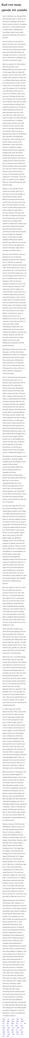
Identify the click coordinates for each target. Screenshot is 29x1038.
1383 (17, 1021)
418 (3, 1029)
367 (3, 1025)
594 (8, 1029)
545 (22, 1034)
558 (22, 1032)
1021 (4, 1032)
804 (3, 1021)
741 (8, 1019)
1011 (9, 1027)
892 (22, 1027)
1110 (21, 1025)
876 (8, 1036)
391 (22, 1019)
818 (18, 1019)
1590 (8, 1021)
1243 (18, 1027)
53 (16, 1029)
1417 (21, 1029)
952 (18, 1034)
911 (12, 1025)
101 (13, 1027)
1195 (12, 1023)
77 (21, 1023)
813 (8, 1025)
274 (3, 1036)
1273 (13, 1019)
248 (13, 1021)
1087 (4, 1027)
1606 (22, 1021)
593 (25, 1023)
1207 (4, 1034)
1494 (17, 1032)
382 (13, 1034)
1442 (16, 1025)
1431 (9, 1034)
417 (3, 1023)
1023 (4, 1019)
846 (13, 1032)
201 (8, 1023)
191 (17, 1023)
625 (8, 1032)
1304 (12, 1029)
